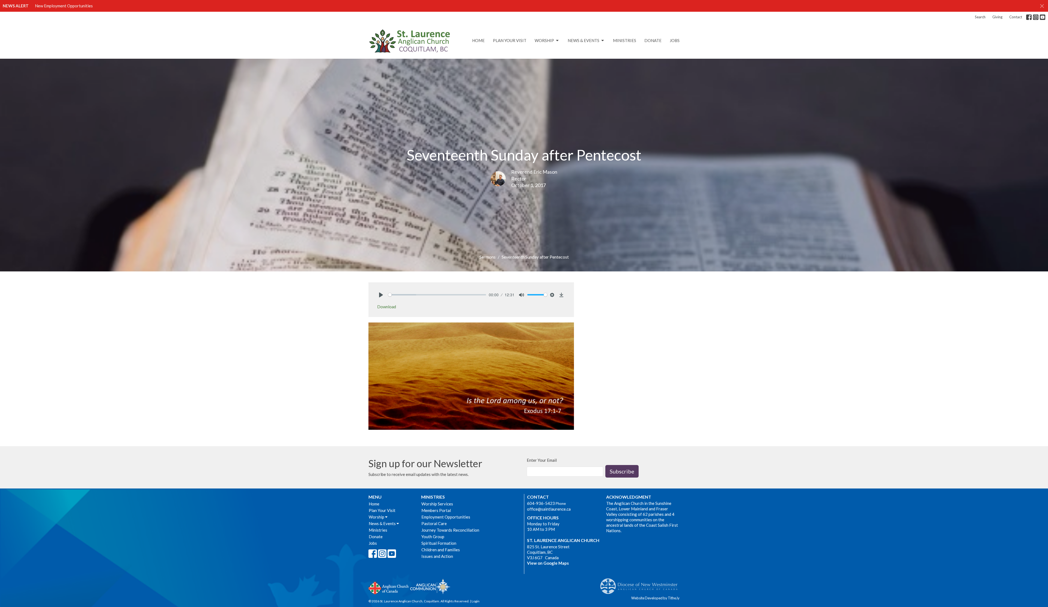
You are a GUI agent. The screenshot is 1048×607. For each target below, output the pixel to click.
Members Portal (436, 510)
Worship (544, 40)
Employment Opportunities (445, 516)
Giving (997, 17)
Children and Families (440, 549)
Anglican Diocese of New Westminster (641, 583)
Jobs (675, 40)
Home (478, 40)
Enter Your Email (542, 460)
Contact (1015, 17)
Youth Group (432, 536)
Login (476, 601)
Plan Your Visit (509, 40)
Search (980, 17)
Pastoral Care (434, 523)
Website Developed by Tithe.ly (655, 598)
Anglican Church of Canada (388, 587)
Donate (653, 40)
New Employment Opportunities (64, 5)
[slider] (437, 294)
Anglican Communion (430, 586)
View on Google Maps (548, 563)
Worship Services (437, 503)
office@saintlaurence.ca (549, 509)
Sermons (488, 256)
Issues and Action (437, 556)
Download (386, 306)
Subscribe (622, 471)
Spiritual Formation (438, 543)
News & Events (583, 40)
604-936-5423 (541, 503)
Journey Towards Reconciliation (450, 530)
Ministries (624, 40)
